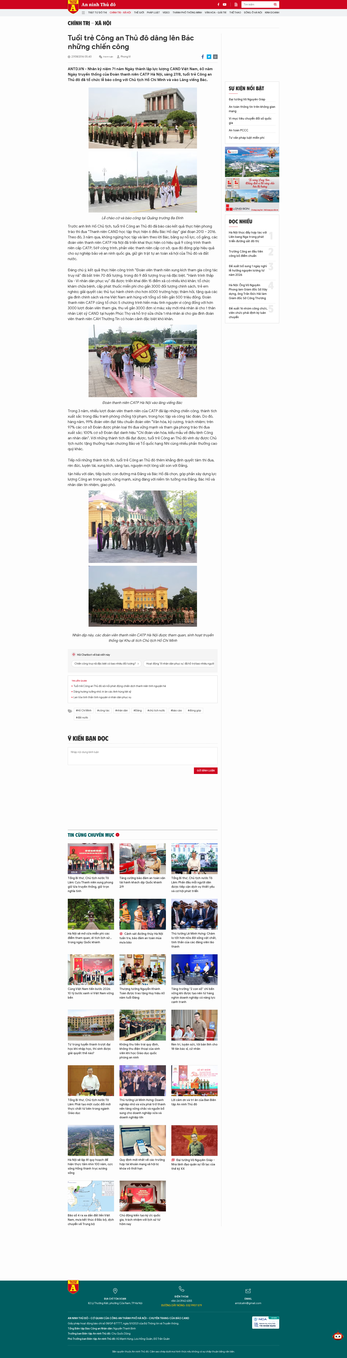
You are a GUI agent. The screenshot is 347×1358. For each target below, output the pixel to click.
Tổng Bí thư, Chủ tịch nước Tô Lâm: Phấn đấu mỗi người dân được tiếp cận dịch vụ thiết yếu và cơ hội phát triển (193, 884)
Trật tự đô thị (97, 12)
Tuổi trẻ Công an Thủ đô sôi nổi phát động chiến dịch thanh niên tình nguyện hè (120, 686)
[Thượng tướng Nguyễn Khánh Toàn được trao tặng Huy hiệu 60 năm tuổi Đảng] (142, 969)
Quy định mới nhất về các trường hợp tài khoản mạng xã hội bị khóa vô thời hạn (142, 1164)
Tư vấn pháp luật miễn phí (246, 138)
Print (215, 56)
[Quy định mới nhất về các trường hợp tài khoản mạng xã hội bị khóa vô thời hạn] (142, 1140)
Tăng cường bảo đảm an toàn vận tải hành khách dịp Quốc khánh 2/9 (142, 882)
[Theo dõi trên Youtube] (224, 4)
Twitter (209, 56)
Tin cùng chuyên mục (91, 834)
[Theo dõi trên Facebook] (219, 4)
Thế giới (139, 12)
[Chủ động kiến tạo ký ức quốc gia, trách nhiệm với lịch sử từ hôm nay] (142, 1196)
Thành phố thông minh (187, 12)
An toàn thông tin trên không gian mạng (252, 109)
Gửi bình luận (206, 770)
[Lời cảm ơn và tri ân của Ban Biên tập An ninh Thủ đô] (194, 1080)
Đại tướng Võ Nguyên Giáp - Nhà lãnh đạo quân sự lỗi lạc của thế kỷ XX (193, 1164)
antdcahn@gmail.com (248, 1303)
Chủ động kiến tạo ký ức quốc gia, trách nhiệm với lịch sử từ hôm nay (139, 1220)
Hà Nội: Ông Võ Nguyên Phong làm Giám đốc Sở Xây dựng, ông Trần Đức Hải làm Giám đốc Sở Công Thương (248, 291)
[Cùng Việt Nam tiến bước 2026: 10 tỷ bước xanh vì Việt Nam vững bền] (91, 969)
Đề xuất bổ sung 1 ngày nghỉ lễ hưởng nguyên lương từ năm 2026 (248, 270)
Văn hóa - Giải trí (215, 12)
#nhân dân (121, 710)
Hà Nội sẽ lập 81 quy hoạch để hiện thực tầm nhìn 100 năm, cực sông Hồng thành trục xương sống (90, 1166)
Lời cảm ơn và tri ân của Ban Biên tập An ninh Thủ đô (193, 1102)
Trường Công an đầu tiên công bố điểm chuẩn (246, 254)
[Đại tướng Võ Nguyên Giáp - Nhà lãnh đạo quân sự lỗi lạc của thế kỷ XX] (194, 1140)
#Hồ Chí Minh (83, 710)
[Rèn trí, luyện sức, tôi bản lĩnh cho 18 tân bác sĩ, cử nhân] (194, 1025)
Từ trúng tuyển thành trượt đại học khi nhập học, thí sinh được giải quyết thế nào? (89, 1049)
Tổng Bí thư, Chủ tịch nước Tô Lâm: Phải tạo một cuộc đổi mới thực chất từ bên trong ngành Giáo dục (89, 1106)
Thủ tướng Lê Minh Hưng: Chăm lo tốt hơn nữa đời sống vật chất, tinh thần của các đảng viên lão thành (193, 940)
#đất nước (82, 717)
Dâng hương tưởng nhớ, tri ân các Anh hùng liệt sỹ (102, 691)
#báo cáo (176, 710)
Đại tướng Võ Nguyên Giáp (247, 99)
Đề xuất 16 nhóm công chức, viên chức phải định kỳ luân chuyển (248, 313)
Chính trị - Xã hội (120, 12)
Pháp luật (153, 12)
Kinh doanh (272, 12)
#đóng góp (194, 710)
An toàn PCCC (238, 130)
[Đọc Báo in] (237, 4)
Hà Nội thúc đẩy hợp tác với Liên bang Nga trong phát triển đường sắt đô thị (248, 237)
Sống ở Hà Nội (253, 12)
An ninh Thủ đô (99, 4)
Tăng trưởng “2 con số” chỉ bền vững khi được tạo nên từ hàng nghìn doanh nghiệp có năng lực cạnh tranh (193, 995)
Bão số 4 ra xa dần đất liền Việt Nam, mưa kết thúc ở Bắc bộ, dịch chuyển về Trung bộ (91, 1220)
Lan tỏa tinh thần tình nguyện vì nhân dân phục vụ (102, 697)
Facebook (202, 56)
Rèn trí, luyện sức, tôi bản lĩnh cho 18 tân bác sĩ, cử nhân (194, 1047)
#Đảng (138, 710)
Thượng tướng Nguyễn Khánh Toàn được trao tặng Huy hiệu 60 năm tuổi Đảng (142, 993)
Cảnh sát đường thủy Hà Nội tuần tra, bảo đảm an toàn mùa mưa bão (141, 938)
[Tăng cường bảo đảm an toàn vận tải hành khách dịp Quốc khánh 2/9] (142, 858)
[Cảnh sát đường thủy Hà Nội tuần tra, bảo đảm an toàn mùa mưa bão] (142, 914)
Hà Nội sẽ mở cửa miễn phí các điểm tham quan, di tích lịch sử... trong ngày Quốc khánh (90, 938)
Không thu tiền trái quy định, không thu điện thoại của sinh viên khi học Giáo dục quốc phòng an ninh (139, 1051)
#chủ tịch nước (156, 710)
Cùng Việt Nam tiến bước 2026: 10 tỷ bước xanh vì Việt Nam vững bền (91, 993)
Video (166, 12)
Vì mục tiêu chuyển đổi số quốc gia (250, 121)
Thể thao (235, 12)
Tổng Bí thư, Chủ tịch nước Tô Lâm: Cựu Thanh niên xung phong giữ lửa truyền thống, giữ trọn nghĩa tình (90, 884)
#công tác (103, 710)
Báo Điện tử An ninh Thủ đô (73, 7)
